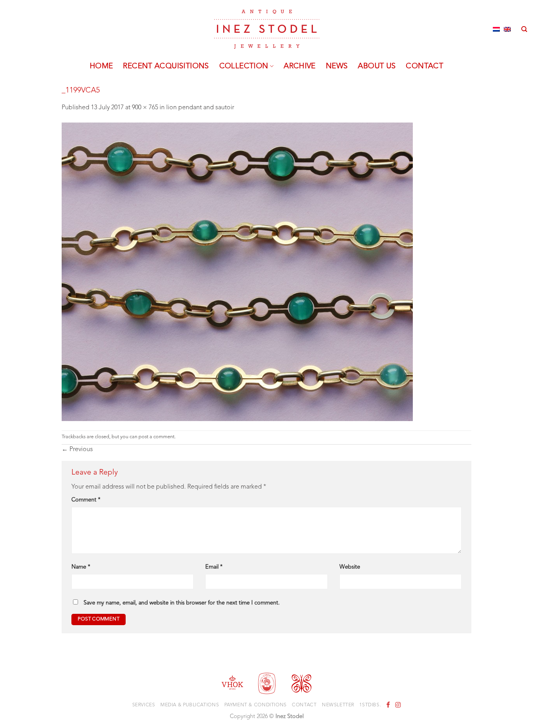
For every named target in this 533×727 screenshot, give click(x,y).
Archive (300, 66)
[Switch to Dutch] (496, 29)
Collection (243, 66)
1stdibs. (370, 705)
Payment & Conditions (255, 705)
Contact (424, 66)
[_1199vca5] (237, 271)
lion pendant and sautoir (200, 108)
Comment (85, 500)
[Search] (524, 29)
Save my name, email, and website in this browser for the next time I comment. (182, 603)
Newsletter (338, 705)
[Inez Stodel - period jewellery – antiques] (266, 29)
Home (101, 66)
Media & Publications (189, 705)
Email (213, 567)
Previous (77, 449)
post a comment (156, 436)
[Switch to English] (507, 29)
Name (80, 567)
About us (377, 66)
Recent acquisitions (166, 66)
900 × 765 (145, 108)
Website (349, 567)
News (337, 66)
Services (143, 705)
